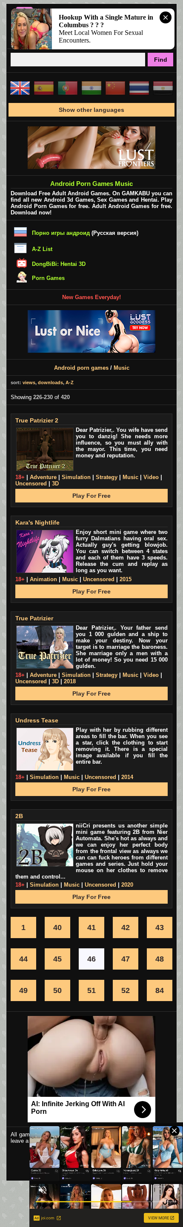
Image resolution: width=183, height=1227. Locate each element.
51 (91, 990)
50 (57, 990)
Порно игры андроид (61, 233)
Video (151, 477)
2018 (70, 681)
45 (57, 959)
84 (159, 990)
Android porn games (81, 368)
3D (55, 483)
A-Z (70, 382)
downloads (50, 382)
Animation (43, 579)
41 (91, 927)
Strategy (106, 477)
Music (121, 368)
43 (159, 927)
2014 (127, 777)
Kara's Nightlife (37, 522)
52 (125, 990)
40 (57, 927)
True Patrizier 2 (36, 420)
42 (125, 927)
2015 (126, 579)
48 (159, 959)
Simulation (76, 477)
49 (23, 990)
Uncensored (31, 483)
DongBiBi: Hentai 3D (59, 264)
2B (19, 816)
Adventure (43, 477)
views (29, 382)
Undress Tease (36, 720)
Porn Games (48, 278)
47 (125, 959)
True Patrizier (34, 618)
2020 (127, 885)
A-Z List (42, 249)
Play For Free (91, 495)
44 (23, 959)
